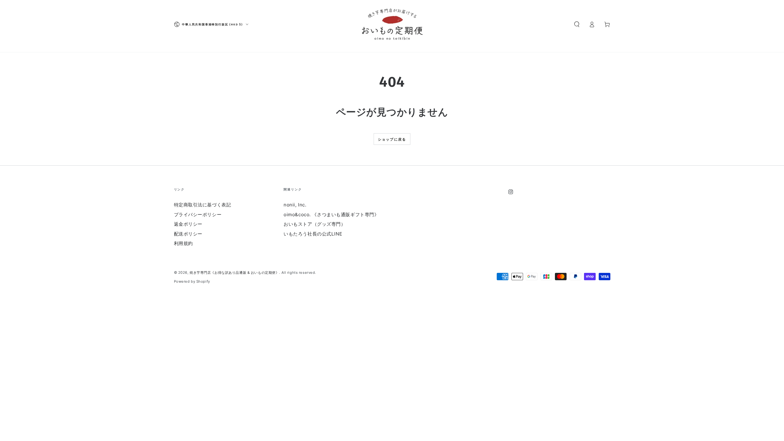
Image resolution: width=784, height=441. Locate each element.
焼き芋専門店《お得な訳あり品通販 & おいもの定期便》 (234, 272)
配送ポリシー (188, 234)
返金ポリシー (188, 224)
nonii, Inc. (295, 205)
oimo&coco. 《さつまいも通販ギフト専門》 (331, 214)
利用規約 (183, 243)
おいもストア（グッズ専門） (314, 224)
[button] (576, 24)
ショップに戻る (392, 139)
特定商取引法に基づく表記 (202, 205)
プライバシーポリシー (198, 214)
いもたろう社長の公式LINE (313, 234)
